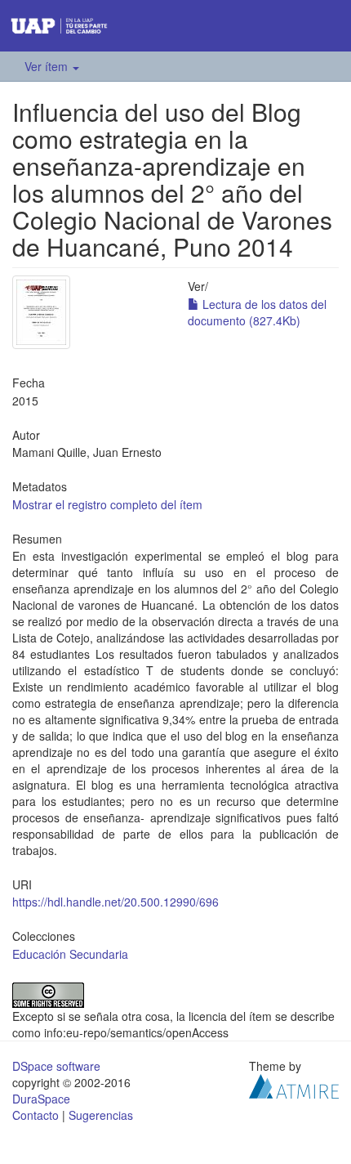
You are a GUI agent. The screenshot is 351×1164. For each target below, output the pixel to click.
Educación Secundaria (70, 954)
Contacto (35, 1115)
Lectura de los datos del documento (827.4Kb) (257, 312)
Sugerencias (101, 1115)
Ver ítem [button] (47, 66)
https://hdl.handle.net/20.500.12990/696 (115, 901)
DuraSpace (41, 1098)
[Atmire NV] (294, 1084)
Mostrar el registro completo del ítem (107, 504)
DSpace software (56, 1066)
